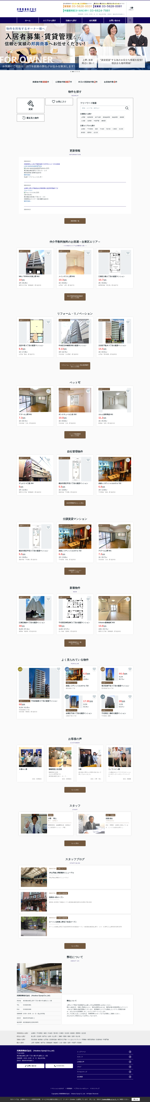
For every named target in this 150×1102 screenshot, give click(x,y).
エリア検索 (37, 103)
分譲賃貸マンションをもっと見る (75, 571)
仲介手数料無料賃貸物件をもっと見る (75, 296)
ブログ (79, 1067)
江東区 (115, 129)
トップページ (81, 1052)
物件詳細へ (27, 175)
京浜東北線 (53, 1039)
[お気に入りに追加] (48, 253)
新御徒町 (49, 1042)
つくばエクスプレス (74, 1039)
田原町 (79, 1042)
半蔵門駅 (96, 121)
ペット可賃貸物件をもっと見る (75, 434)
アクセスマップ (82, 1072)
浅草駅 (89, 121)
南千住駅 (98, 117)
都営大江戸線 (62, 1039)
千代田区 (90, 129)
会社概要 (93, 20)
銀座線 (40, 1039)
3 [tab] (75, 71)
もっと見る (75, 843)
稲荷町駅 (90, 117)
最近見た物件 (33, 118)
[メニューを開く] (130, 20)
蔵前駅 (122, 117)
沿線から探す (71, 20)
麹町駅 (103, 121)
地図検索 (30, 108)
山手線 (46, 1039)
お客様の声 (80, 1062)
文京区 (121, 129)
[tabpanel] (75, 46)
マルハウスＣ (28, 190)
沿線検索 (24, 103)
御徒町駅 (115, 117)
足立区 (96, 132)
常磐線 (84, 1039)
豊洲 (65, 1036)
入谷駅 (83, 121)
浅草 (73, 1036)
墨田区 (89, 132)
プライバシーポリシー (81, 1088)
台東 (49, 1036)
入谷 (60, 1042)
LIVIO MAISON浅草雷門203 (33, 166)
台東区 (83, 129)
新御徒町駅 (106, 117)
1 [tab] (70, 71)
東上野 (33, 1036)
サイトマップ (95, 1088)
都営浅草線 (91, 1039)
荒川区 (108, 129)
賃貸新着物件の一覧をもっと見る (75, 643)
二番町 (60, 1036)
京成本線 (99, 1039)
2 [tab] (72, 71)
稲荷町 (37, 1042)
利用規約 (69, 1088)
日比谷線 (34, 1039)
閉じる (136, 1099)
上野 (32, 1042)
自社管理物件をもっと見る (75, 503)
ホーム (28, 20)
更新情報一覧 (75, 221)
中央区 (102, 129)
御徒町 (56, 1042)
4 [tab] (77, 71)
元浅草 (39, 1036)
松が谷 (78, 1036)
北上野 (54, 1036)
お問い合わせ (114, 20)
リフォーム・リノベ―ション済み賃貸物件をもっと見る (75, 365)
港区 (96, 129)
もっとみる (75, 790)
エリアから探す (49, 20)
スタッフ (80, 1057)
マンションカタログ (58, 1088)
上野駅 (83, 117)
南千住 (44, 1036)
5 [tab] (79, 71)
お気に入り (61, 101)
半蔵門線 (106, 1039)
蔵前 (69, 1036)
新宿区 (83, 132)
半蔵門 (74, 1042)
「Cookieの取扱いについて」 (109, 1099)
